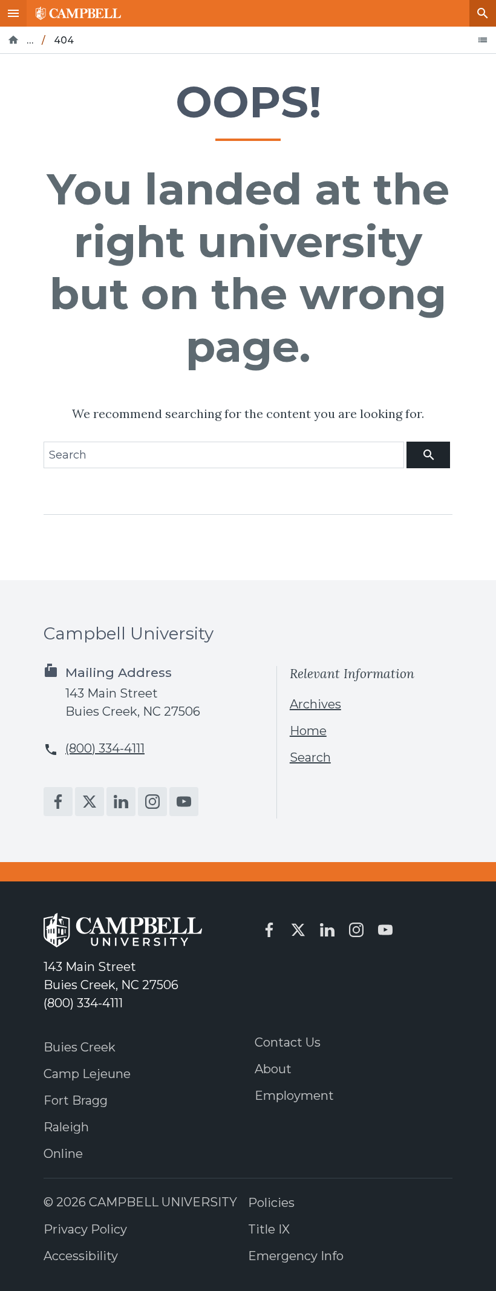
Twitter (89, 801)
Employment (294, 1095)
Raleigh (66, 1127)
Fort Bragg (76, 1100)
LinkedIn (120, 801)
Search (482, 13)
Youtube (183, 801)
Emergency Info (296, 1256)
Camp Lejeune (87, 1074)
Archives (315, 704)
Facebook (58, 801)
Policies (271, 1202)
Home (308, 731)
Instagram (152, 801)
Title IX (269, 1229)
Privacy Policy (85, 1229)
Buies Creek (80, 1047)
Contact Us (288, 1042)
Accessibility (81, 1256)
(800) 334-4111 (105, 748)
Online (63, 1153)
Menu (13, 13)
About (273, 1069)
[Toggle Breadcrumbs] (482, 40)
